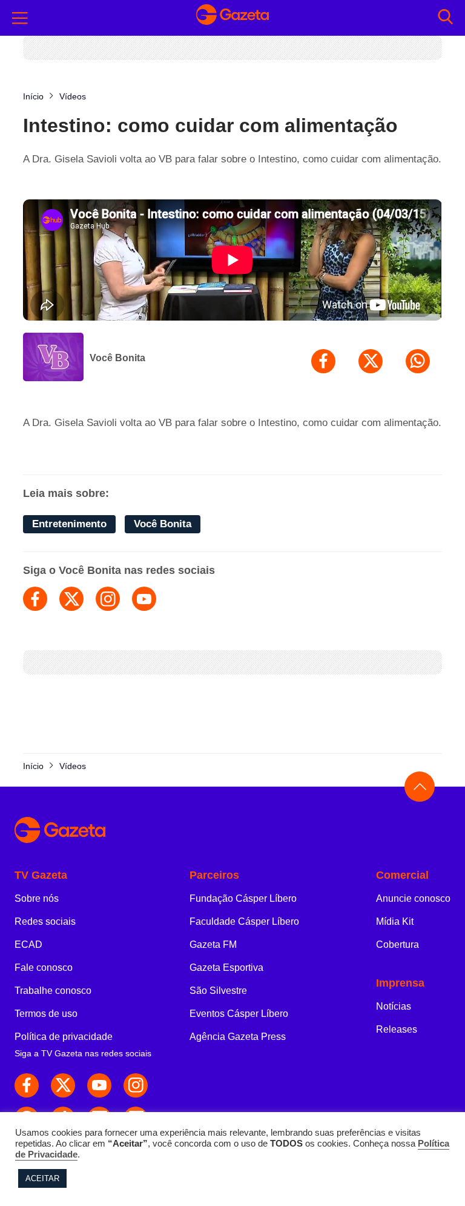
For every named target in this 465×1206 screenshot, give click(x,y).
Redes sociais (45, 921)
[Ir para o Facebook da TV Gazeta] (27, 1085)
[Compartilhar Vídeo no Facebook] (323, 361)
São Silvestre (218, 990)
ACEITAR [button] (42, 1178)
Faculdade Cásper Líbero (244, 921)
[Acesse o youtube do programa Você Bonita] (144, 599)
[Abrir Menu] (20, 18)
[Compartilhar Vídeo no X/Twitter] (370, 361)
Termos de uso (46, 1013)
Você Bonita (117, 358)
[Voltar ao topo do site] (419, 786)
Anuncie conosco (413, 898)
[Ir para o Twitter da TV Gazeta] (63, 1085)
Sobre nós (37, 898)
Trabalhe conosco (53, 990)
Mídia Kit (395, 921)
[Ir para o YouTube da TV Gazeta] (99, 1085)
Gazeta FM (213, 944)
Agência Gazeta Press (238, 1036)
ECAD (28, 944)
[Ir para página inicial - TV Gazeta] (232, 18)
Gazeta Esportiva (226, 967)
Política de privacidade (64, 1036)
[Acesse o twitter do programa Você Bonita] (71, 599)
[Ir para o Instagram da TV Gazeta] (136, 1085)
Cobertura (397, 944)
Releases (396, 1029)
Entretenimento (69, 524)
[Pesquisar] (445, 18)
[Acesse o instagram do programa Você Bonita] (108, 599)
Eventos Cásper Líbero (239, 1013)
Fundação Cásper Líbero (243, 898)
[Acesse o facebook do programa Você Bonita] (35, 599)
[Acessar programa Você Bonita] (53, 358)
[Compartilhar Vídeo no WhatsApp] (418, 361)
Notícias (393, 1006)
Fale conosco (44, 967)
